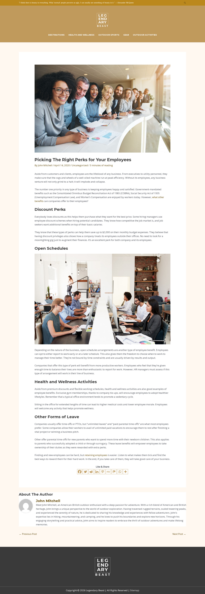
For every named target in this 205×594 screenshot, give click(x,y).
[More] (125, 471)
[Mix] (114, 471)
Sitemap (134, 590)
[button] (185, 3)
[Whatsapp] (119, 471)
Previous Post (28, 534)
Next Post (179, 534)
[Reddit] (91, 471)
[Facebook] (79, 471)
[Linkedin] (96, 471)
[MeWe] (108, 471)
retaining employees (96, 455)
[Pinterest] (102, 471)
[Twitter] (85, 471)
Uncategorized (80, 165)
